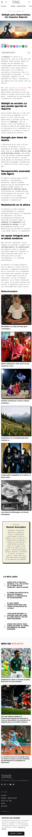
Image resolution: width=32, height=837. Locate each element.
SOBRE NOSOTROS (6, 815)
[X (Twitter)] (7, 784)
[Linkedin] (11, 46)
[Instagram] (5, 784)
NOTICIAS (4, 806)
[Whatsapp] (20, 46)
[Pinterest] (14, 46)
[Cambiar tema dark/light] (29, 2)
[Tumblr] (23, 46)
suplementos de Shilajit (18, 87)
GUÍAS (3, 803)
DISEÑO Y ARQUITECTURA (18, 6)
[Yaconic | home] (16, 776)
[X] (5, 46)
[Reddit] (8, 46)
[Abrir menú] (2, 2)
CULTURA (3, 6)
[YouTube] (10, 784)
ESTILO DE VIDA (6, 800)
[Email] (26, 46)
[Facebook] (2, 46)
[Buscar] (6, 2)
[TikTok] (13, 784)
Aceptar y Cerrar (16, 833)
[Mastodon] (17, 46)
